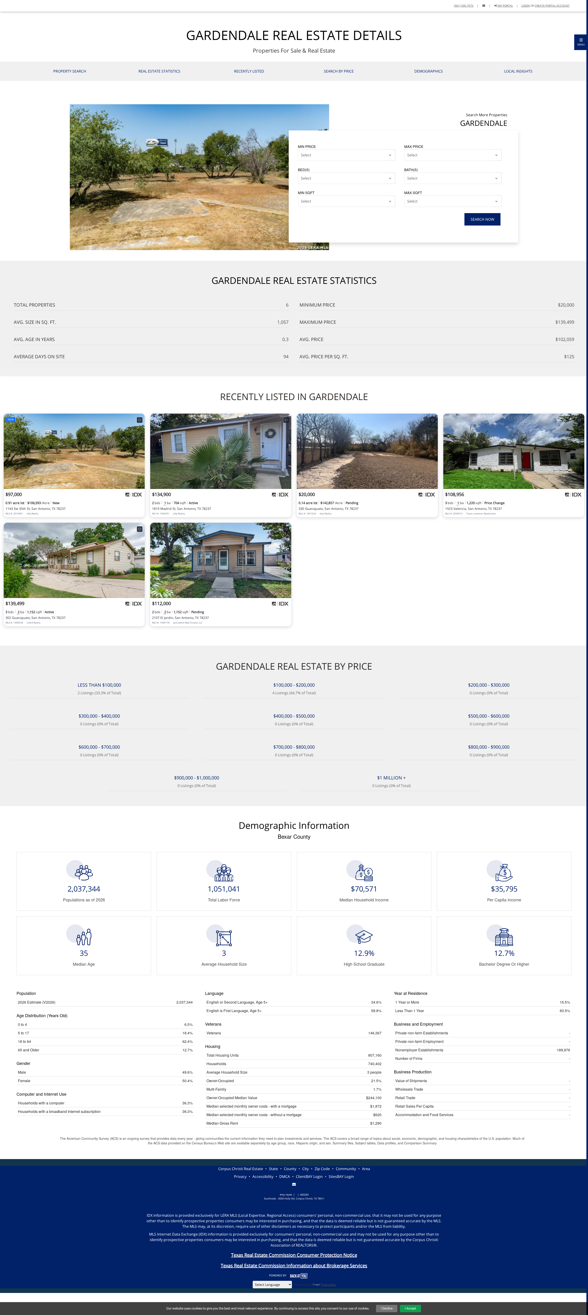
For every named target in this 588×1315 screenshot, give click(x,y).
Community (346, 1168)
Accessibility (262, 1176)
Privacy (240, 1176)
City (305, 1168)
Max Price (413, 146)
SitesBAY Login (341, 1176)
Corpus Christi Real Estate (240, 1168)
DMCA (284, 1176)
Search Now (482, 219)
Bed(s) (304, 169)
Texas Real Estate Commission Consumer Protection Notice (294, 1255)
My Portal (505, 6)
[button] (581, 42)
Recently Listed (249, 71)
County (290, 1168)
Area (366, 1168)
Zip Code (322, 1168)
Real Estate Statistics (159, 71)
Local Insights (518, 71)
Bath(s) (411, 169)
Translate (328, 1284)
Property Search (69, 71)
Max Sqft (413, 192)
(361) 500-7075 (463, 6)
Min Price (307, 146)
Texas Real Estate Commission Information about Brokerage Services (294, 1265)
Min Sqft (306, 192)
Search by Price (339, 71)
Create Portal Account (552, 6)
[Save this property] (139, 420)
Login (525, 6)
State (273, 1168)
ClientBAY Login (309, 1176)
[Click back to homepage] (8, 5)
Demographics (428, 71)
